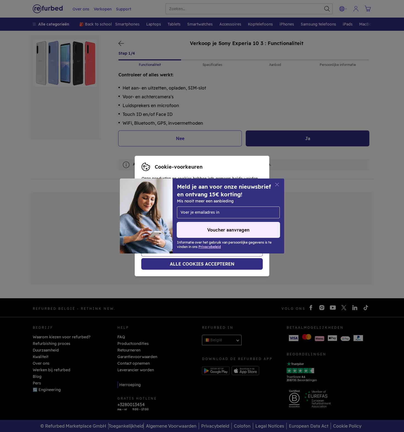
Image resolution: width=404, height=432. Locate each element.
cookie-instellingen (160, 213)
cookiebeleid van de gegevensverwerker (180, 224)
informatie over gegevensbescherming (178, 218)
